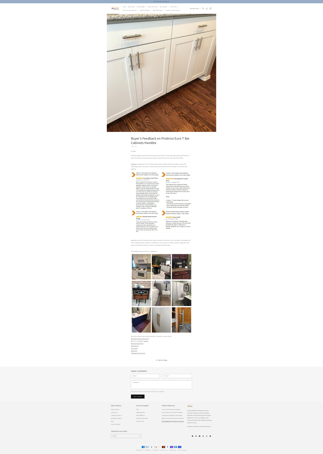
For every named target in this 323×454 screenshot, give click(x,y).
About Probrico (115, 409)
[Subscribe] (139, 436)
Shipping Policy (140, 412)
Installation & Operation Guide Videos (172, 415)
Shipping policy (172, 450)
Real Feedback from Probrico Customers (173, 421)
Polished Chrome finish (138, 353)
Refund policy (148, 450)
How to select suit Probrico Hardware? (172, 412)
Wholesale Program (116, 418)
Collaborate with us (116, 415)
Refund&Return (140, 415)
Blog (112, 421)
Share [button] (134, 151)
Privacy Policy (140, 421)
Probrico (141, 450)
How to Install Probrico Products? (171, 409)
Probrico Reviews (115, 424)
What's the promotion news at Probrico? (173, 418)
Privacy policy (156, 450)
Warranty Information (142, 418)
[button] (141, 7)
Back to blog (162, 360)
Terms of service (164, 450)
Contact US (114, 412)
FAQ (137, 409)
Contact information (182, 450)
